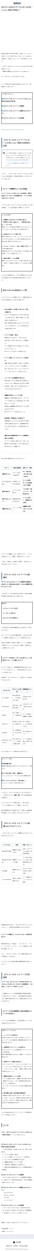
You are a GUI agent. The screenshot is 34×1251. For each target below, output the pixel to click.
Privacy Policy (23, 1246)
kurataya (10, 1231)
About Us (9, 1246)
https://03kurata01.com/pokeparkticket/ (12, 129)
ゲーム (11, 1228)
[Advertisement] (17, 32)
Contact (15, 1246)
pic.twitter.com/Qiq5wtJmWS (20, 159)
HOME (18, 1242)
